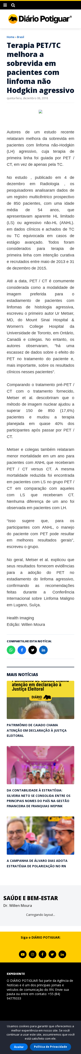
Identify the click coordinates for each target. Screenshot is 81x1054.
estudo (21, 177)
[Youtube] (23, 954)
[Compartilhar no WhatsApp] (11, 650)
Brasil (20, 37)
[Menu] (5, 5)
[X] (52, 954)
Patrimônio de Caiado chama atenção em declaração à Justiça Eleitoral (37, 730)
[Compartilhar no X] (32, 650)
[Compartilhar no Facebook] (22, 650)
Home (10, 37)
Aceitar (19, 1047)
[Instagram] (32, 954)
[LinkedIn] (62, 954)
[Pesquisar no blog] (13, 5)
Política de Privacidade (50, 1047)
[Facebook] (42, 954)
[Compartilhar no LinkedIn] (43, 650)
